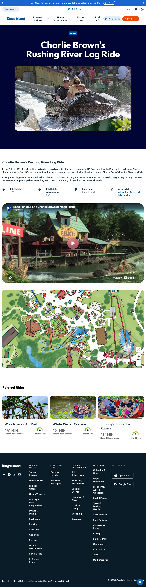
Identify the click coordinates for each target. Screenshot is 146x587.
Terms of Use (49, 581)
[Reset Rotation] (138, 349)
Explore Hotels (54, 474)
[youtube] (19, 474)
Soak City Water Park (78, 482)
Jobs (95, 554)
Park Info (97, 19)
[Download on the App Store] (122, 475)
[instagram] (4, 474)
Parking (33, 524)
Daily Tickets (36, 480)
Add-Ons (34, 529)
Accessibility (100, 514)
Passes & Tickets (38, 19)
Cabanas (34, 534)
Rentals (33, 540)
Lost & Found (100, 498)
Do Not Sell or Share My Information (28, 581)
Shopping (77, 513)
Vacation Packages (55, 482)
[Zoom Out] (138, 363)
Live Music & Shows (78, 499)
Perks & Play (35, 553)
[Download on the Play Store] (122, 484)
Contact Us (99, 549)
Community (99, 544)
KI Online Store (34, 560)
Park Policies (100, 519)
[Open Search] (129, 9)
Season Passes (33, 474)
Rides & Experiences (60, 19)
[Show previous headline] (3, 3)
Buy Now (87, 3)
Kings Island (9, 9)
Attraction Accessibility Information (130, 193)
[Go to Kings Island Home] (16, 18)
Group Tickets (37, 494)
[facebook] (9, 474)
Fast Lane (34, 518)
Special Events (76, 490)
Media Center (100, 559)
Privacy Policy (7, 581)
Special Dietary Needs (97, 506)
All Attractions (78, 474)
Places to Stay (82, 19)
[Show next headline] (143, 3)
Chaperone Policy (99, 527)
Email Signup (100, 538)
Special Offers (33, 487)
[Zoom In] (138, 356)
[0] (135, 9)
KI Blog (97, 533)
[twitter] (14, 474)
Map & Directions (98, 480)
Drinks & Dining (33, 512)
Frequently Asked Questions (99, 489)
